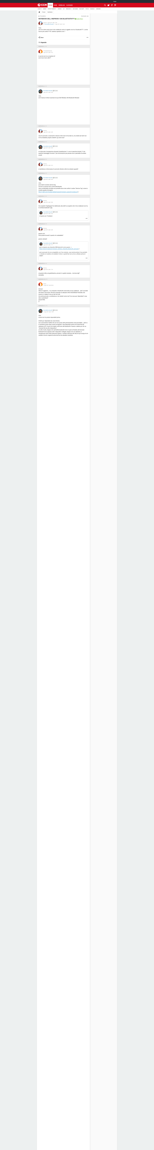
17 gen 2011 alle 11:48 (59, 24)
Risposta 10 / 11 (42, 279)
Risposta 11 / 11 (42, 305)
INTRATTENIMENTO (52, 8)
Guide (55, 5)
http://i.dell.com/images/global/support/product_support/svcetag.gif (58, 192)
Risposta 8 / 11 (42, 224)
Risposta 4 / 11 (42, 141)
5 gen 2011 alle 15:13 (48, 165)
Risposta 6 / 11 (42, 173)
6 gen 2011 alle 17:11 (48, 244)
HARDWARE (98, 8)
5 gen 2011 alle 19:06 (48, 202)
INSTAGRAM (75, 8)
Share (42, 37)
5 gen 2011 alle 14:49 (48, 132)
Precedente (43, 16)
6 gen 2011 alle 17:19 (48, 269)
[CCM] (42, 5)
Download (62, 5)
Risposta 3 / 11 (42, 126)
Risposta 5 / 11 (42, 159)
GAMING (44, 8)
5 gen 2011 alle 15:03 (48, 147)
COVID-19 (39, 8)
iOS (63, 8)
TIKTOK (87, 8)
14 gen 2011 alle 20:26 (48, 285)
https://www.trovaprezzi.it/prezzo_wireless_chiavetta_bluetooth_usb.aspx (59, 249)
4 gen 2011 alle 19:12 (48, 52)
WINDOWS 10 (68, 8)
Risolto (77, 19)
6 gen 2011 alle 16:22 (48, 213)
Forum (50, 5)
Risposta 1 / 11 (42, 46)
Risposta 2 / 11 (42, 86)
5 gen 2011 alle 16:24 (48, 179)
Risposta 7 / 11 (42, 196)
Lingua (114, 1)
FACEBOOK (92, 8)
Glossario (69, 5)
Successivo (84, 16)
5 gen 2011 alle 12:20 (48, 92)
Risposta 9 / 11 (42, 263)
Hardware (49, 12)
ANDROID (59, 8)
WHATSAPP (81, 8)
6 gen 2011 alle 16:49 (48, 229)
